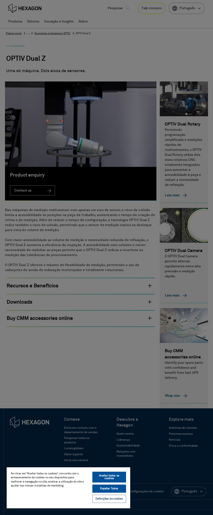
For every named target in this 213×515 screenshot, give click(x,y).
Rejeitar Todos (109, 488)
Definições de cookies (109, 499)
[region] (68, 487)
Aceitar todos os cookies (109, 477)
